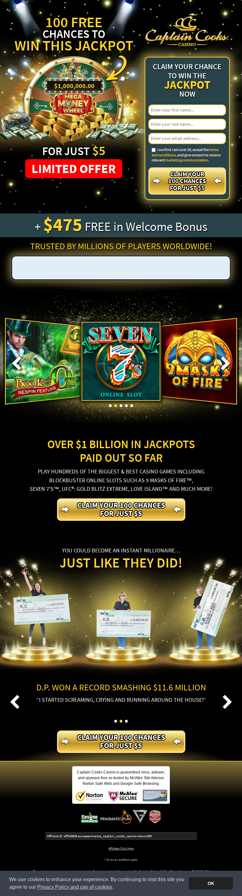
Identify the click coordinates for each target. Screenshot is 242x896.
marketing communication (186, 160)
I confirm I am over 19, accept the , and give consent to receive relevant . (186, 154)
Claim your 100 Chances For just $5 (187, 181)
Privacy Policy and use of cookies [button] (74, 887)
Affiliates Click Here (121, 848)
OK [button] (211, 883)
